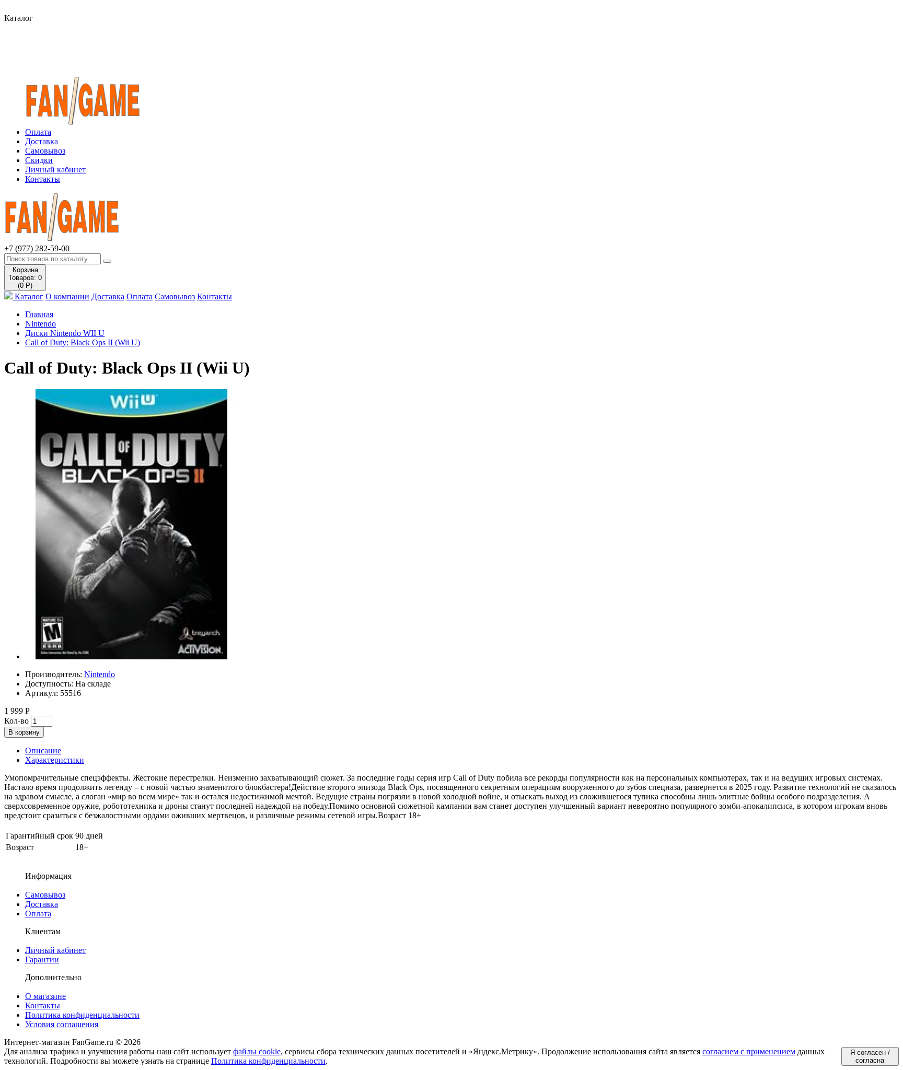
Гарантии (42, 959)
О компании (67, 296)
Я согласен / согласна (870, 1056)
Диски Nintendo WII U (65, 333)
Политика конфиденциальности (82, 1014)
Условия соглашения (61, 1024)
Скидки (39, 160)
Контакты (42, 179)
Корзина (25, 277)
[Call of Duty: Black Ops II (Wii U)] (131, 656)
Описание (43, 750)
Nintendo (40, 323)
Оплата (38, 131)
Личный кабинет (55, 169)
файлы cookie (257, 1051)
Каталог (28, 296)
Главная (39, 314)
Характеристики (54, 759)
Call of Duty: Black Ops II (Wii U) (82, 342)
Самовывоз (45, 150)
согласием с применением (748, 1051)
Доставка (41, 141)
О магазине (45, 996)
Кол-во (16, 720)
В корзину (24, 732)
